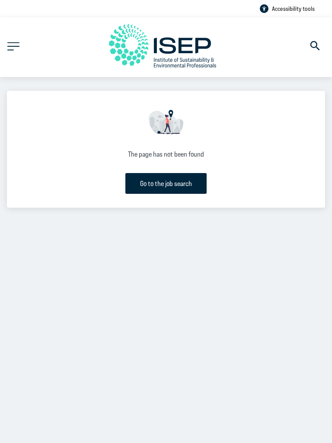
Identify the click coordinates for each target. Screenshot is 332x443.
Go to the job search (166, 183)
